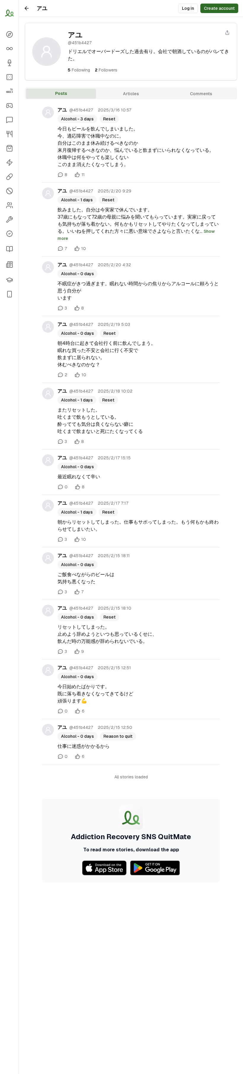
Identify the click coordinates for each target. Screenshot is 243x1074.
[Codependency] (9, 205)
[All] (9, 49)
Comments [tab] (201, 93)
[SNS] (9, 120)
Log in (188, 8)
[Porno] (9, 191)
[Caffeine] (9, 162)
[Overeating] (9, 134)
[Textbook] (9, 280)
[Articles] (9, 249)
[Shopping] (9, 148)
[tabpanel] (131, 492)
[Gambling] (9, 77)
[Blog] (9, 264)
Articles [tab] (131, 93)
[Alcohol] (9, 63)
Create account (219, 8)
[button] (9, 294)
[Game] (9, 105)
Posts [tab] (61, 93)
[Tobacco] (9, 91)
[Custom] (9, 219)
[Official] (9, 234)
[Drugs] (9, 177)
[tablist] (131, 93)
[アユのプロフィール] (48, 112)
